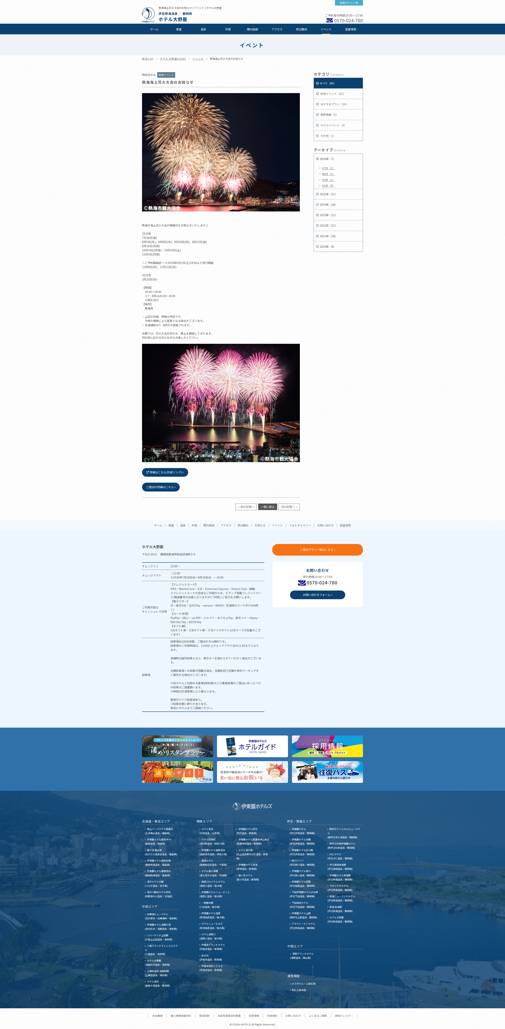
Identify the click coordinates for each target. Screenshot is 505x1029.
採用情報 (254, 1016)
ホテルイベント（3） (333, 125)
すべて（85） (328, 83)
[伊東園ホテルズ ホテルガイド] (252, 746)
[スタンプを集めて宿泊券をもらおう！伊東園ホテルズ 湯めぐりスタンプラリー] (177, 746)
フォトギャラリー (300, 525)
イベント (326, 29)
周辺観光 (301, 29)
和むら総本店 (299, 990)
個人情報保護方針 (181, 1016)
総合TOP (148, 59)
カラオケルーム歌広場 (303, 983)
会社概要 (157, 1016)
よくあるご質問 (318, 1016)
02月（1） (328, 180)
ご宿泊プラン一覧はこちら (316, 549)
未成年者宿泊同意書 (229, 1016)
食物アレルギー (344, 1016)
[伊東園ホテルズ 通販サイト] (177, 772)
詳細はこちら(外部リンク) (166, 472)
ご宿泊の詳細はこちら (160, 487)
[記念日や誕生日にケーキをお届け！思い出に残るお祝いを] (252, 772)
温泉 (203, 29)
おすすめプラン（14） (334, 104)
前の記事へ (247, 507)
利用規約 (272, 1016)
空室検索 (350, 29)
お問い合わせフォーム (316, 595)
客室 (179, 29)
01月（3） (328, 186)
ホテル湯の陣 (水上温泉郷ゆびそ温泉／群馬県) (252, 854)
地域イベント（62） (333, 94)
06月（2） (328, 174)
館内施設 (252, 29)
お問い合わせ (325, 525)
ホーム (154, 29)
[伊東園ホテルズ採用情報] (327, 746)
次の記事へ (288, 507)
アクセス (277, 29)
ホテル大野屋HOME (173, 59)
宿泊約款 (204, 1016)
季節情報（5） (329, 115)
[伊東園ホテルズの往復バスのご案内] (327, 772)
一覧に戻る (268, 507)
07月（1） (328, 168)
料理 (228, 29)
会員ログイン (347, 3)
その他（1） (328, 136)
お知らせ (260, 525)
